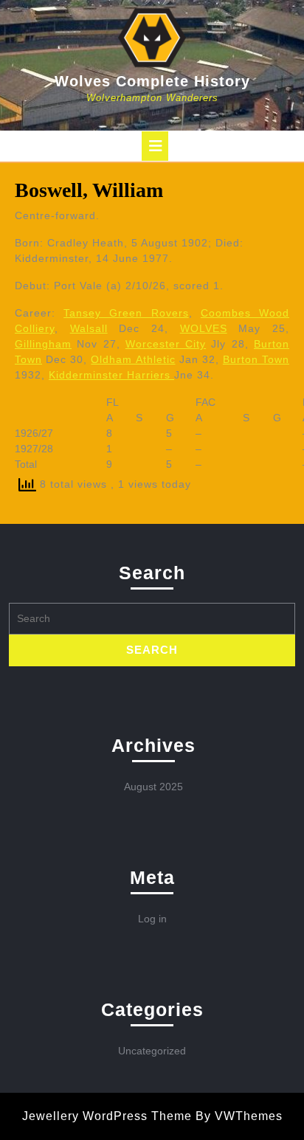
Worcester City (165, 344)
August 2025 (153, 786)
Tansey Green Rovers (125, 313)
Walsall (89, 328)
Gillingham (43, 344)
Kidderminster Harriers (111, 375)
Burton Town (256, 359)
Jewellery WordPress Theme (107, 1116)
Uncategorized (152, 1051)
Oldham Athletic (133, 359)
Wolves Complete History (152, 81)
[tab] (155, 146)
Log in (152, 919)
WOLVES (203, 328)
